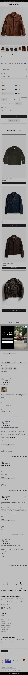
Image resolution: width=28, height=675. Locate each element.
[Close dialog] (26, 327)
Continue (7, 341)
